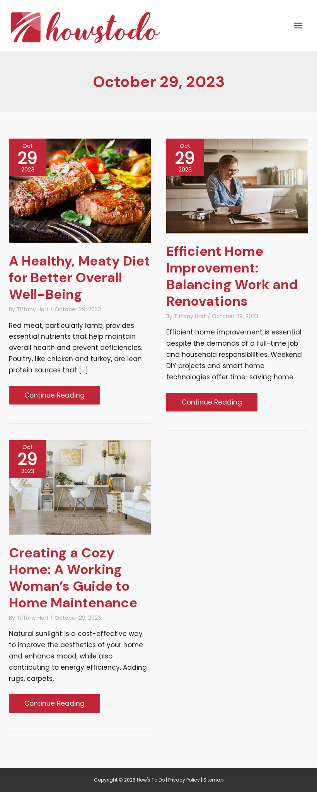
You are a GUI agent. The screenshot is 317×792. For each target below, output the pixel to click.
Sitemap (213, 780)
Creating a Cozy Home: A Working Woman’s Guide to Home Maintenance (73, 578)
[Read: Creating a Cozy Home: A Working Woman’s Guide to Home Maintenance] (80, 487)
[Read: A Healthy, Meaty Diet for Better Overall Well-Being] (80, 190)
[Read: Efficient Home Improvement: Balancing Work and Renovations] (237, 185)
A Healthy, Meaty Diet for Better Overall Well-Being (79, 277)
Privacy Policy (184, 780)
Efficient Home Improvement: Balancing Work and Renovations (232, 276)
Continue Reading (54, 397)
